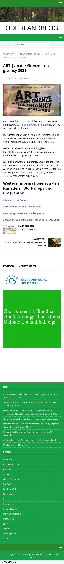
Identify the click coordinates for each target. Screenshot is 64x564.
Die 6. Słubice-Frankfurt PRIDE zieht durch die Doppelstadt (30, 440)
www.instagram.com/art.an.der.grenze (23, 213)
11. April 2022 (12, 78)
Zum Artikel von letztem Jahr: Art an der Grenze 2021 (31, 219)
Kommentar (8, 503)
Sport (5, 523)
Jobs (5, 499)
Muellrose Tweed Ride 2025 (15, 445)
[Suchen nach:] (32, 44)
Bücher (6, 474)
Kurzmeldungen (10, 508)
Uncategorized (9, 533)
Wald (5, 538)
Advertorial (8, 459)
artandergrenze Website (16, 200)
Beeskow (7, 469)
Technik (6, 528)
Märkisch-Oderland (12, 513)
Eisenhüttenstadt (11, 479)
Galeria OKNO (47, 138)
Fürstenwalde (9, 494)
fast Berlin (7, 484)
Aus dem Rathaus (11, 464)
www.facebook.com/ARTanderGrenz (22, 206)
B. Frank (26, 78)
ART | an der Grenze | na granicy (34, 124)
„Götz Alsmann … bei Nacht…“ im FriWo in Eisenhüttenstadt (30, 418)
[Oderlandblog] (32, 19)
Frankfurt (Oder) (10, 489)
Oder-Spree (8, 518)
